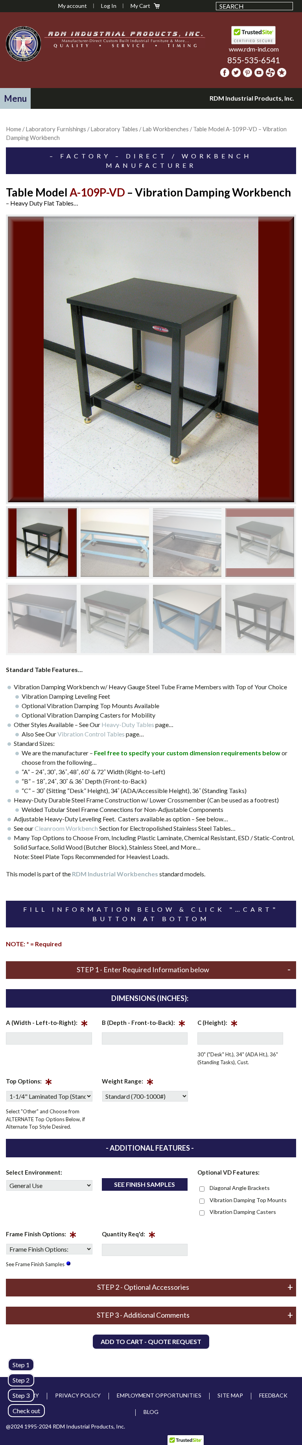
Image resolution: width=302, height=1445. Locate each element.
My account (72, 5)
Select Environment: (34, 1172)
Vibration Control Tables (91, 734)
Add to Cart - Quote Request (151, 1341)
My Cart (140, 5)
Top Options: (29, 1083)
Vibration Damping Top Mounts (248, 1200)
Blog (151, 1411)
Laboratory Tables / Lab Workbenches (139, 128)
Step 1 (21, 1364)
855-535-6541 (253, 60)
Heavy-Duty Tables (128, 724)
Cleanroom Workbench (66, 828)
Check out (26, 1410)
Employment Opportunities (159, 1395)
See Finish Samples (144, 1184)
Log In (108, 5)
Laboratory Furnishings (56, 128)
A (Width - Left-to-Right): (47, 1024)
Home (13, 128)
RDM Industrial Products (23, 43)
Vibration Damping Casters (243, 1211)
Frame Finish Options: (41, 1235)
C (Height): (217, 1024)
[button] (15, 98)
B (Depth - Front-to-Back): (144, 1024)
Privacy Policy (78, 1395)
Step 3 (21, 1395)
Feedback (273, 1395)
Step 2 (21, 1380)
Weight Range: (128, 1083)
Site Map (230, 1395)
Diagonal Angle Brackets (240, 1187)
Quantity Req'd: (129, 1235)
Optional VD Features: (228, 1172)
